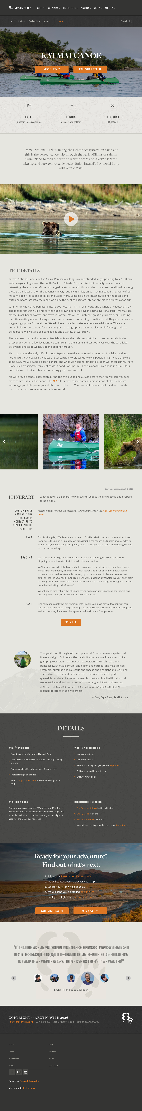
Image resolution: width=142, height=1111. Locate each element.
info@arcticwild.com (21, 1021)
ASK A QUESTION (90, 911)
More (61, 21)
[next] (138, 442)
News (51, 1058)
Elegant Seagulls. (29, 1081)
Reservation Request (52, 911)
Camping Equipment (26, 780)
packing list (87, 891)
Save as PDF (71, 622)
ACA (55, 381)
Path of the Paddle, (86, 819)
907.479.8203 (43, 1021)
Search (124, 21)
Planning (85, 8)
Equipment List (117, 765)
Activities (53, 8)
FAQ (51, 1044)
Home (11, 21)
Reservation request (90, 69)
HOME (11, 1044)
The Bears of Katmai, (87, 808)
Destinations (69, 8)
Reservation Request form (76, 876)
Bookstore (121, 825)
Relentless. (29, 1088)
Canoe (47, 21)
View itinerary (52, 69)
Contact (109, 8)
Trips (11, 1051)
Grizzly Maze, (83, 813)
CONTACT (53, 1065)
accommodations (84, 897)
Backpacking (34, 21)
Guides (52, 1051)
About (97, 8)
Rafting (21, 21)
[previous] (4, 442)
